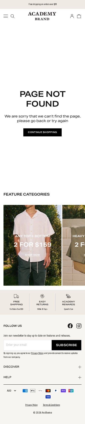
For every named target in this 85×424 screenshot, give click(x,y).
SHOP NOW (32, 255)
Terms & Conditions (51, 405)
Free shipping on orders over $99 (43, 4)
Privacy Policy (37, 353)
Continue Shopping (42, 132)
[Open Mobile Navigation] (6, 16)
